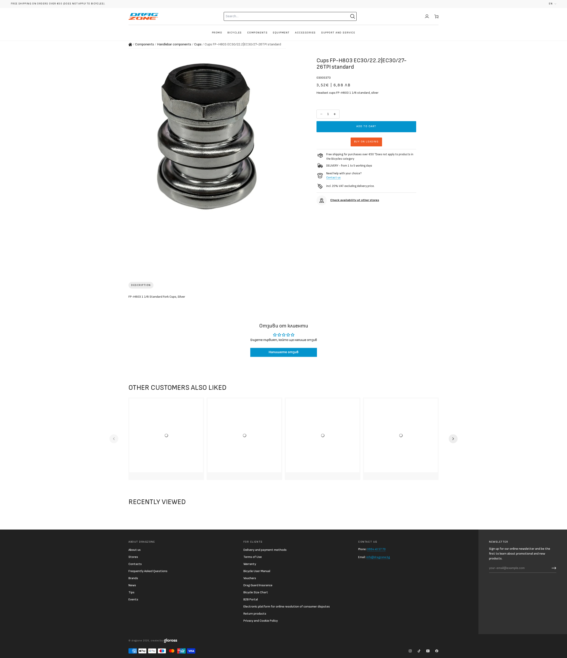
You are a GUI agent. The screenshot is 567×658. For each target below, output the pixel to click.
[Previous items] (113, 438)
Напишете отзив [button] (284, 352)
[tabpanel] (283, 297)
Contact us (333, 177)
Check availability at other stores (354, 200)
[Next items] (453, 438)
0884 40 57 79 (376, 549)
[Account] (427, 16)
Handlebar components (174, 44)
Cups (198, 44)
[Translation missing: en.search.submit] (352, 16)
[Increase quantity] (335, 114)
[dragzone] (143, 16)
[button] (552, 4)
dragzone (136, 640)
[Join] (552, 568)
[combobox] (281, 16)
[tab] (140, 285)
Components (144, 44)
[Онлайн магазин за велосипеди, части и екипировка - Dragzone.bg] (130, 44)
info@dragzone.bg (378, 557)
